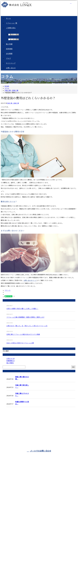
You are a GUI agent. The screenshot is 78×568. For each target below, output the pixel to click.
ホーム (41, 466)
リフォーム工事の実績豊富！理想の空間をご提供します (25, 317)
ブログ (41, 497)
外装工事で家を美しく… (22, 386)
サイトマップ (40, 502)
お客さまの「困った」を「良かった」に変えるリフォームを (26, 326)
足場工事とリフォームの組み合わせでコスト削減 (23, 334)
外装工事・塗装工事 (11, 90)
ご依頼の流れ (40, 476)
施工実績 (10, 363)
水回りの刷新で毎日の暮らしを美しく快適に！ (22, 308)
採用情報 (41, 486)
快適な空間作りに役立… (22, 403)
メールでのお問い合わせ (40, 451)
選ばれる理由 (14, 34)
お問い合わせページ (30, 280)
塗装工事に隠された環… (22, 378)
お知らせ (10, 358)
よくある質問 (14, 39)
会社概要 (41, 491)
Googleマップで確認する (39, 541)
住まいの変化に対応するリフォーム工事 (20, 343)
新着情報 (10, 361)
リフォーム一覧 (41, 471)
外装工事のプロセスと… (22, 394)
